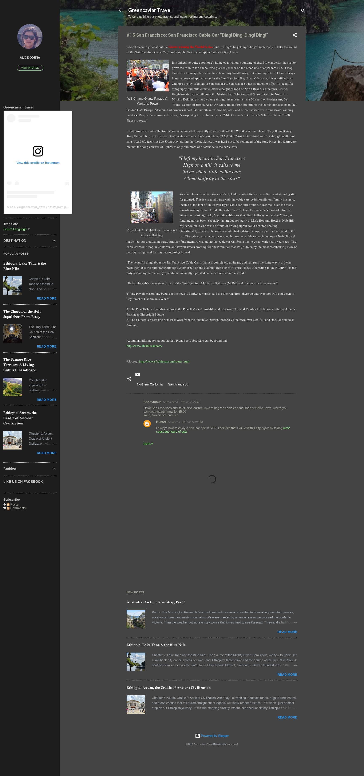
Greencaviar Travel (150, 10)
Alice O (11, 207)
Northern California (150, 384)
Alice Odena (30, 57)
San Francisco (178, 384)
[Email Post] (137, 376)
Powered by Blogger (214, 735)
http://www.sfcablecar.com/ (144, 346)
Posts (13, 504)
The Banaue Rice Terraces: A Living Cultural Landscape (19, 364)
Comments (17, 508)
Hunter (161, 422)
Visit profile (30, 67)
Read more (287, 632)
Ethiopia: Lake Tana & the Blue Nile (156, 644)
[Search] (303, 11)
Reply (148, 444)
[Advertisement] (212, 543)
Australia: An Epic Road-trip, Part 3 (156, 602)
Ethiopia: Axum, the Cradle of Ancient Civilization (169, 687)
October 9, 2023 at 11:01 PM (185, 422)
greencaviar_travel (33, 207)
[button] (294, 35)
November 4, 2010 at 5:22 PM (181, 402)
